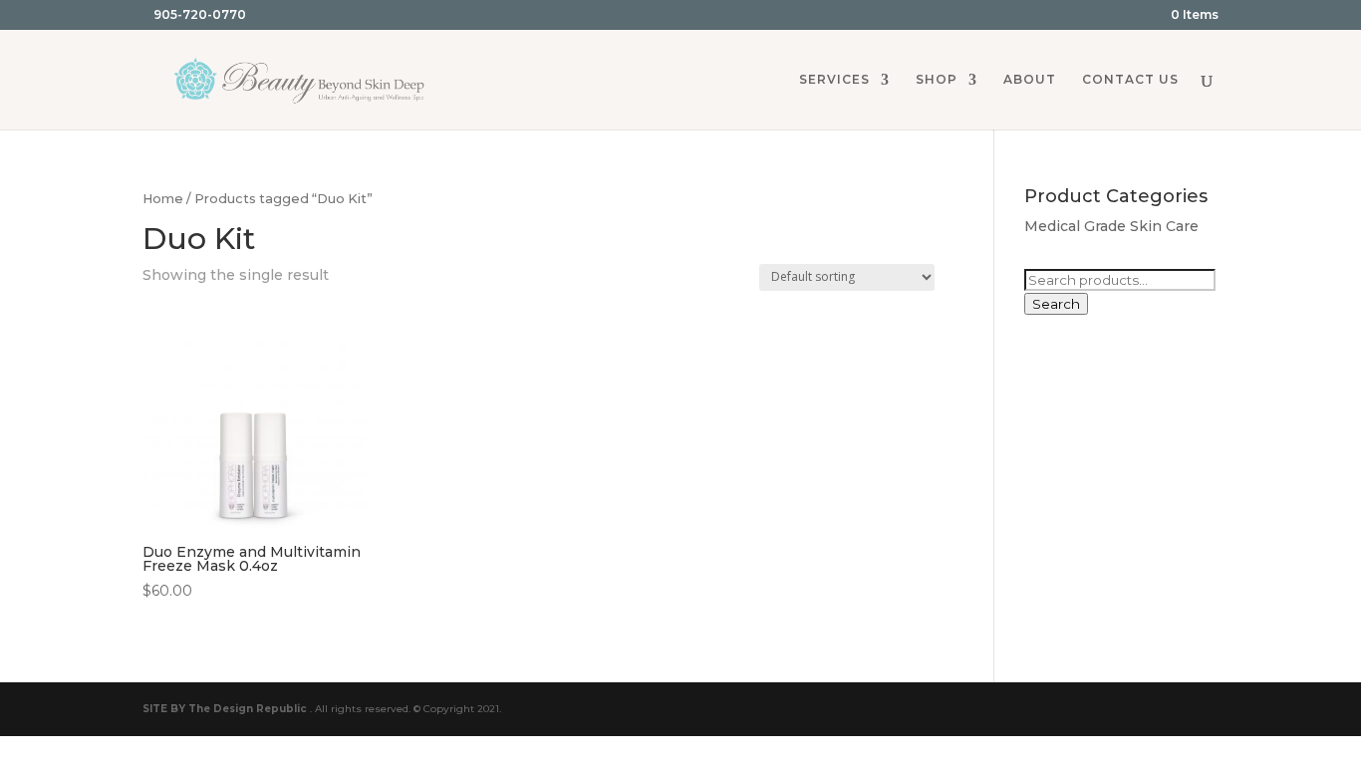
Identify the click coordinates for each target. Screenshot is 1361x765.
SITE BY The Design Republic (224, 708)
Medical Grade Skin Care (1111, 226)
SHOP (936, 80)
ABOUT (1029, 80)
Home (162, 198)
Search (1056, 304)
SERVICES (834, 80)
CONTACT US (1130, 80)
